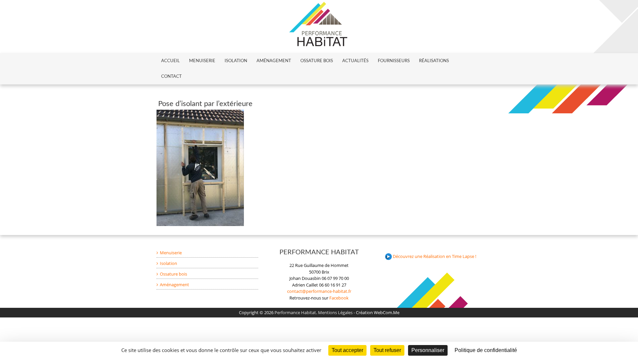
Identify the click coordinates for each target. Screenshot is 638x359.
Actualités (355, 61)
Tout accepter (347, 350)
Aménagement (274, 61)
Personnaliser (427, 350)
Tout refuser (387, 350)
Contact (171, 76)
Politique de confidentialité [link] (486, 350)
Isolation (236, 61)
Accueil (170, 61)
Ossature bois (173, 274)
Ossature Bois (316, 61)
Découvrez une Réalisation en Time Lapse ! (434, 256)
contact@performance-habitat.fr (319, 291)
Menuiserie (202, 61)
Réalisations (434, 61)
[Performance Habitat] (318, 5)
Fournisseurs (394, 61)
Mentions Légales (335, 312)
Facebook (339, 298)
